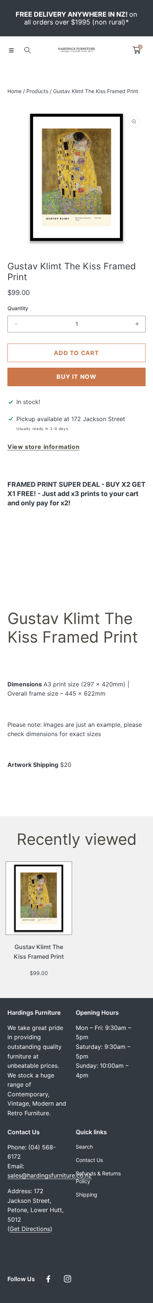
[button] (11, 50)
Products (37, 91)
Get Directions (30, 1229)
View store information (43, 446)
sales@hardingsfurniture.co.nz (49, 1175)
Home (14, 91)
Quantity (17, 308)
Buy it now (76, 376)
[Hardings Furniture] (76, 50)
